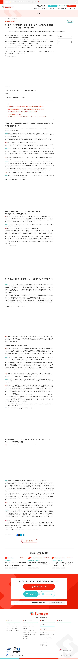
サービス (15, 567)
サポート (54, 8)
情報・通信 (70, 21)
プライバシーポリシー (18, 655)
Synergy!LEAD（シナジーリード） (12, 626)
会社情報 (73, 8)
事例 (51, 8)
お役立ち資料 (63, 8)
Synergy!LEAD (13, 31)
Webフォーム (44, 31)
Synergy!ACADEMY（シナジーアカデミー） (47, 635)
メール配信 (39, 31)
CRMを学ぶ (44, 629)
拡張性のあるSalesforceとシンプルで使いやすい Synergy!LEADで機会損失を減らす (26, 109)
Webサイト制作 (26, 638)
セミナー (69, 8)
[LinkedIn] (23, 535)
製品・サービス (37, 8)
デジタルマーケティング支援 (23, 31)
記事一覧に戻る (29, 541)
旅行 (38, 567)
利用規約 (11, 655)
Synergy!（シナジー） (10, 623)
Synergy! (6, 567)
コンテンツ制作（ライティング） (29, 634)
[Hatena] (21, 535)
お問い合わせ (53, 5)
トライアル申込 (62, 5)
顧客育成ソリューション (27, 628)
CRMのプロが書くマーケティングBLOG (44, 645)
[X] (19, 535)
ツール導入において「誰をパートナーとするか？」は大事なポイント (22, 111)
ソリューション (44, 8)
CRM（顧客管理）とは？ (45, 632)
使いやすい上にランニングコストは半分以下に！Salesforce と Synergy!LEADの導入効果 (27, 116)
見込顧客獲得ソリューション (28, 626)
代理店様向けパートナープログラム (12, 630)
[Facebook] (17, 535)
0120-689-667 (40, 603)
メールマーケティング (53, 31)
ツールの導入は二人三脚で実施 (14, 114)
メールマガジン (43, 642)
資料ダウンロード (72, 5)
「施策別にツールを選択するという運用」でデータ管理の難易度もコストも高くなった (26, 106)
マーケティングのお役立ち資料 (46, 637)
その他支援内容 (61, 31)
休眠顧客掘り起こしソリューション (29, 632)
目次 (59, 42)
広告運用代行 (25, 636)
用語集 (41, 640)
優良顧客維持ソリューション (28, 630)
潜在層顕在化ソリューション (28, 623)
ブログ (59, 8)
